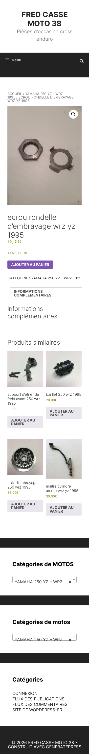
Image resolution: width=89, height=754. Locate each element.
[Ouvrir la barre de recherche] (81, 61)
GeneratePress (63, 746)
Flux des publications (38, 698)
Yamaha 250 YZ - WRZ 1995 (35, 95)
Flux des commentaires (39, 704)
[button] (73, 114)
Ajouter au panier (30, 264)
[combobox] (44, 579)
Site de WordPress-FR (37, 709)
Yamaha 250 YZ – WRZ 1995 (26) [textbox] (45, 581)
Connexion (25, 693)
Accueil (14, 94)
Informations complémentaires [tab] (32, 293)
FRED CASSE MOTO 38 (45, 19)
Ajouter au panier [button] (23, 422)
